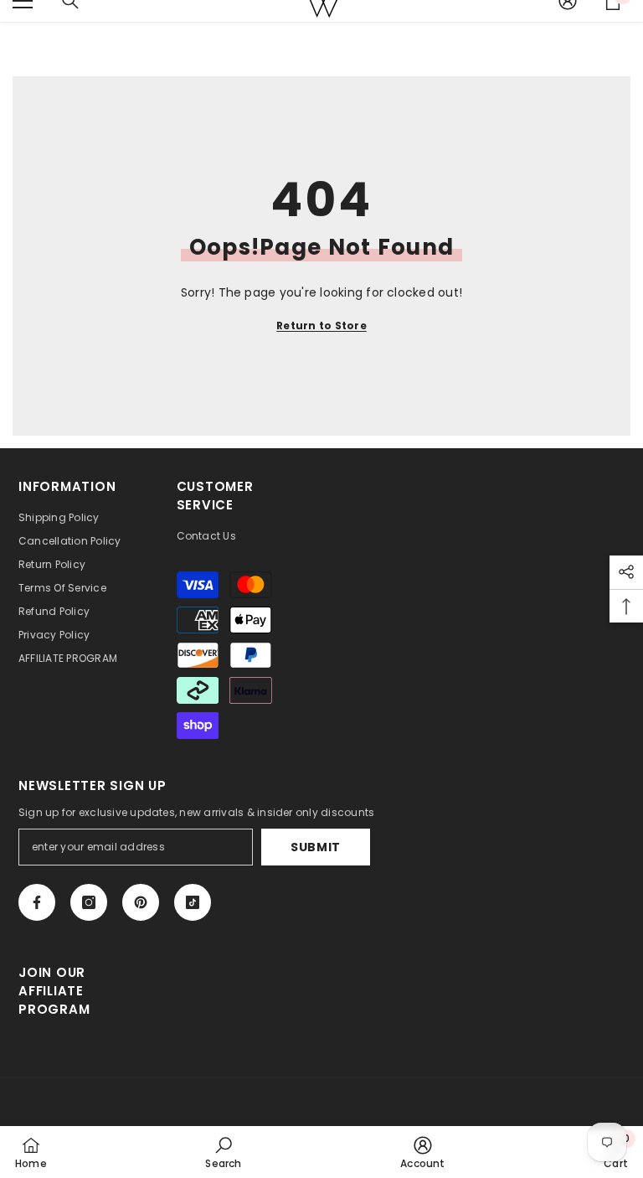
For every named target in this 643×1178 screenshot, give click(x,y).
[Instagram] (88, 902)
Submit (316, 847)
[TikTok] (192, 902)
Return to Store (321, 325)
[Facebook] (36, 902)
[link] (223, 1152)
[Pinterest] (140, 902)
